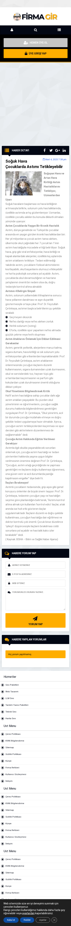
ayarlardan (28, 913)
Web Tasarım (11, 691)
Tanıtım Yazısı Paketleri (16, 705)
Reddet (27, 920)
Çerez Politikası (13, 734)
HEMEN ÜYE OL (38, 42)
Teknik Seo (10, 712)
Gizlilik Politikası (13, 754)
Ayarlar (42, 920)
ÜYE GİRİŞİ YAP (37, 53)
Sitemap (9, 747)
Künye (8, 761)
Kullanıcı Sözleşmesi (15, 774)
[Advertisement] (35, 106)
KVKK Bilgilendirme (14, 741)
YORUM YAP (36, 624)
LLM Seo (9, 698)
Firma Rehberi (12, 767)
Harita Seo (10, 718)
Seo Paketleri (12, 685)
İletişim (9, 781)
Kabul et (11, 920)
